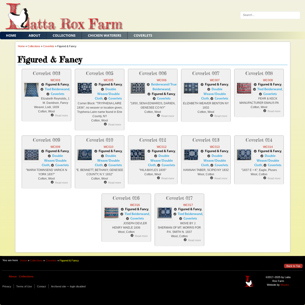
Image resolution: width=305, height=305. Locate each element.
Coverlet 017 (179, 198)
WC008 (268, 80)
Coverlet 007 (205, 73)
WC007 (215, 80)
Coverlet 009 (46, 140)
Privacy (6, 286)
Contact (41, 286)
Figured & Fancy (57, 84)
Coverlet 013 (206, 140)
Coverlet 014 (259, 140)
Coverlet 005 (99, 73)
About (34, 35)
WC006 (162, 80)
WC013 (215, 147)
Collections (64, 35)
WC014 (268, 147)
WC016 (135, 205)
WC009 (55, 147)
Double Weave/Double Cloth (107, 94)
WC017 (188, 205)
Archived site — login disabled (68, 286)
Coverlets (143, 35)
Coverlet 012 (152, 140)
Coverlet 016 (126, 198)
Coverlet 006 (153, 73)
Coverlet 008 (259, 73)
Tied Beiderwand (57, 89)
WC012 (162, 147)
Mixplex (284, 284)
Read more (61, 115)
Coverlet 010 (99, 140)
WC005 (108, 80)
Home (11, 35)
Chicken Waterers (104, 35)
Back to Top (293, 266)
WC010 (108, 147)
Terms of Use (24, 286)
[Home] (61, 16)
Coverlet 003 (46, 73)
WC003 (55, 80)
